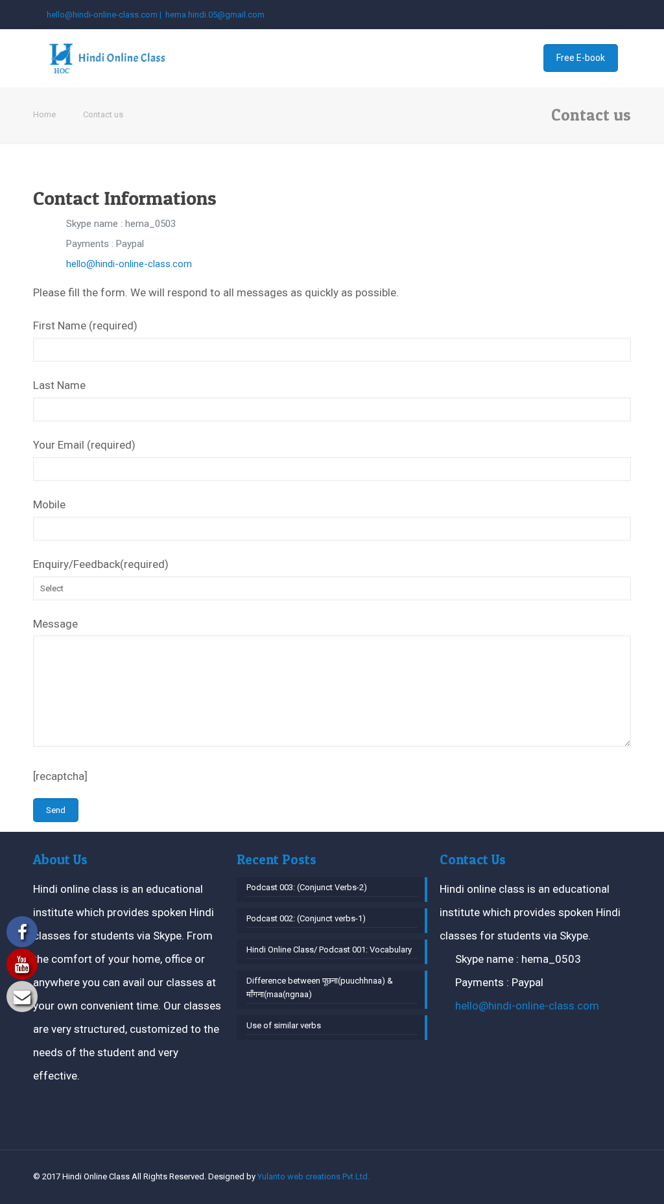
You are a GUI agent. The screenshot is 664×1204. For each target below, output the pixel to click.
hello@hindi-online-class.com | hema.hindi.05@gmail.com (156, 14)
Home (44, 114)
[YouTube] (624, 14)
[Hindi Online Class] (108, 58)
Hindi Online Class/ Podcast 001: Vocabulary (329, 949)
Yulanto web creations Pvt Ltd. (313, 1176)
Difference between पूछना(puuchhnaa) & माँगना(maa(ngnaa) (319, 987)
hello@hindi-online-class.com (129, 264)
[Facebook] (606, 14)
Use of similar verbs (283, 1025)
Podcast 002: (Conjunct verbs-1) (306, 918)
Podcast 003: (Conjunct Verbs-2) (306, 887)
